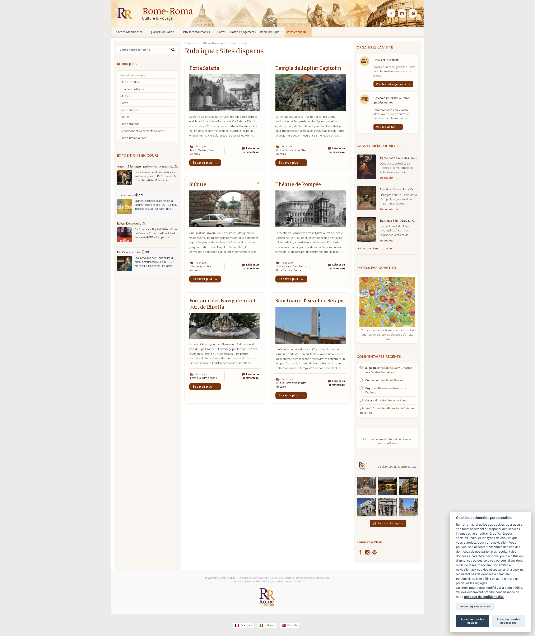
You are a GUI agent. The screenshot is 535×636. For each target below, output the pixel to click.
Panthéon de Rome (394, 400)
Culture (124, 117)
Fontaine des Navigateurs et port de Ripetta (222, 303)
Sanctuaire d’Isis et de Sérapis (310, 300)
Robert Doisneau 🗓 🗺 (131, 223)
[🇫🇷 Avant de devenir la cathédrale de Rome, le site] (366, 485)
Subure (197, 184)
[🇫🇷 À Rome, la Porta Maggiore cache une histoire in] (366, 506)
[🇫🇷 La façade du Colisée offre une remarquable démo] (408, 485)
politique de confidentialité (484, 596)
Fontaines (195, 378)
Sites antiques (197, 266)
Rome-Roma (167, 10)
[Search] (173, 49)
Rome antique (129, 110)
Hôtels (124, 103)
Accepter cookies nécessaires (508, 621)
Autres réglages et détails (475, 606)
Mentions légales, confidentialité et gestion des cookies (262, 581)
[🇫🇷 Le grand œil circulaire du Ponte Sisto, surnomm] (387, 485)
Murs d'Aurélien (198, 150)
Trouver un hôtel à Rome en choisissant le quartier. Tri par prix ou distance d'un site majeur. (387, 334)
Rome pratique (129, 123)
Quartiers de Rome (132, 89)
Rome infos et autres (133, 137)
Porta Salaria (204, 68)
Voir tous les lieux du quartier (375, 248)
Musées (125, 96)
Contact (298, 581)
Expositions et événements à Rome (142, 131)
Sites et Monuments (132, 75)
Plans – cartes (129, 82)
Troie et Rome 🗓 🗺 (130, 195)
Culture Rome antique (288, 150)
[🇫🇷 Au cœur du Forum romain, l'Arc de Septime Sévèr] (387, 506)
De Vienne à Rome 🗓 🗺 (133, 252)
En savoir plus (203, 162)
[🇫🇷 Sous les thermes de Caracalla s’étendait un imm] (408, 506)
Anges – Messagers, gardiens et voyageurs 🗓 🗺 (147, 166)
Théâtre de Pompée (298, 184)
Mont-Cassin (395, 380)
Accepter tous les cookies (472, 621)
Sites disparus (284, 266)
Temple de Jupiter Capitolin (308, 68)
